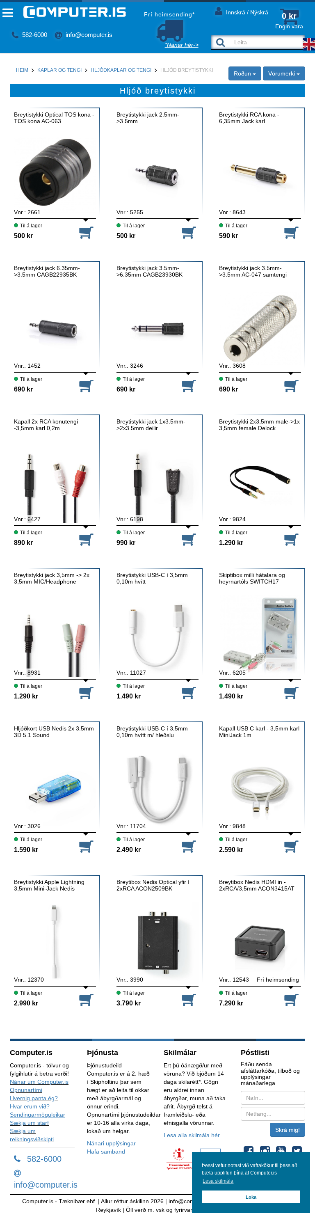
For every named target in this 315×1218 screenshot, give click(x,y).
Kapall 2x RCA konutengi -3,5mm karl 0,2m (46, 425)
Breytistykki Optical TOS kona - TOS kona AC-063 (54, 118)
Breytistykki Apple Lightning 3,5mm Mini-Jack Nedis (49, 885)
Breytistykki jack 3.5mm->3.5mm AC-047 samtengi (253, 271)
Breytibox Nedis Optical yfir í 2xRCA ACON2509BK (152, 885)
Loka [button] (251, 1197)
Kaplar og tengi (59, 70)
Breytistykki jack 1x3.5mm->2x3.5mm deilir (150, 425)
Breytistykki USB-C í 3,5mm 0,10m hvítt (152, 578)
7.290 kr (231, 1003)
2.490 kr (128, 849)
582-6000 (34, 34)
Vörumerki (282, 73)
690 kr (23, 389)
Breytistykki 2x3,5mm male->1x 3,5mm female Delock (259, 425)
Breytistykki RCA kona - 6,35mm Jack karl (249, 118)
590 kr (228, 235)
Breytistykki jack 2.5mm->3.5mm (147, 118)
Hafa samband (106, 1151)
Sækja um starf (29, 1123)
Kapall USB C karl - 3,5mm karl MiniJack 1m (259, 732)
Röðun (243, 73)
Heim (22, 70)
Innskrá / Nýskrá (246, 12)
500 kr (23, 235)
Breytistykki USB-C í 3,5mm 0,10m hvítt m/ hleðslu (152, 732)
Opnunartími (26, 1090)
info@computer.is (88, 34)
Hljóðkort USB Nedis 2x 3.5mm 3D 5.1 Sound (54, 732)
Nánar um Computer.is (39, 1081)
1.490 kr (128, 696)
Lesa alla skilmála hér (192, 1135)
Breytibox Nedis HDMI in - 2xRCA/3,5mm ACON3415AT (256, 885)
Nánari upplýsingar (111, 1143)
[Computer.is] (68, 12)
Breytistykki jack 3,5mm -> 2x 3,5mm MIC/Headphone (51, 578)
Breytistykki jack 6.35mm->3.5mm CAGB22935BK (47, 271)
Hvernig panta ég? (34, 1098)
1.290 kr (231, 542)
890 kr (23, 542)
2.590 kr (231, 849)
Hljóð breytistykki (186, 70)
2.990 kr (26, 1003)
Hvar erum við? (30, 1106)
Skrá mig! (287, 1129)
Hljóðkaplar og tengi (121, 70)
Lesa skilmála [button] (218, 1181)
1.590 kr (26, 849)
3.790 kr (128, 1003)
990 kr (125, 542)
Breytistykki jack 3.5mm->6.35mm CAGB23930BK (149, 271)
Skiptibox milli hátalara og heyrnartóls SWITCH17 (252, 578)
